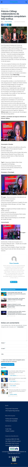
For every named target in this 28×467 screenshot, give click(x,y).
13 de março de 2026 (21, 375)
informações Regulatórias (12, 410)
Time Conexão (8, 21)
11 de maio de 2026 (11, 315)
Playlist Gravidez (9, 431)
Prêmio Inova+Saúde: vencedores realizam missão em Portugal (16, 299)
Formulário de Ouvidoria (12, 445)
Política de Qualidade (11, 421)
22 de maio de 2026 (11, 295)
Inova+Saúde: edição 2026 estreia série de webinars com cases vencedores (16, 372)
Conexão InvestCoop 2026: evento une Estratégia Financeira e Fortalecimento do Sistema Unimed (16, 313)
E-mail (3, 348)
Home (2, 8)
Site (2, 354)
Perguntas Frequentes (11, 408)
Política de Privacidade (11, 418)
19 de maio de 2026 (11, 308)
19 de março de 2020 (21, 381)
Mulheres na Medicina (14, 384)
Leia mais (14, 282)
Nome (3, 343)
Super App (8, 429)
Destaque (6, 8)
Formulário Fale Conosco (12, 443)
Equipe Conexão (13, 394)
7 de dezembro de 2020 (13, 387)
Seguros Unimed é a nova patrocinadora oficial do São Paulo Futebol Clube (16, 306)
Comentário (20, 327)
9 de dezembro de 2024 (19, 21)
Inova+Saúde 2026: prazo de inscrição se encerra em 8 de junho (16, 293)
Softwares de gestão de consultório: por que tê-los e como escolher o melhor (17, 391)
